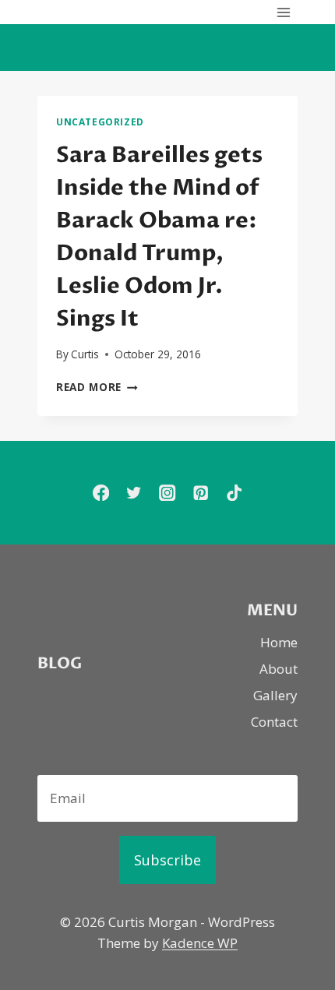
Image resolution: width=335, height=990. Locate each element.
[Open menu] (283, 12)
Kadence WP (200, 943)
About (278, 669)
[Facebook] (101, 492)
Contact (274, 722)
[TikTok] (234, 492)
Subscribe (167, 860)
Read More (97, 386)
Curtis (85, 354)
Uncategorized (100, 121)
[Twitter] (134, 492)
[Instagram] (168, 492)
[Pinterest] (200, 492)
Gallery (275, 695)
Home (279, 642)
